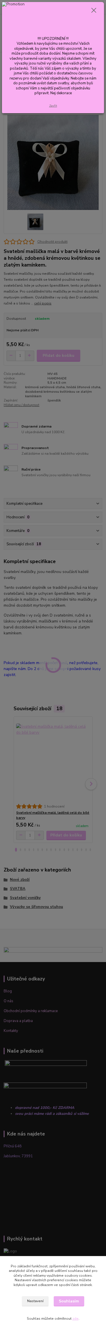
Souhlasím (69, 1301)
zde (75, 1318)
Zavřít (53, 106)
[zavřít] (93, 11)
